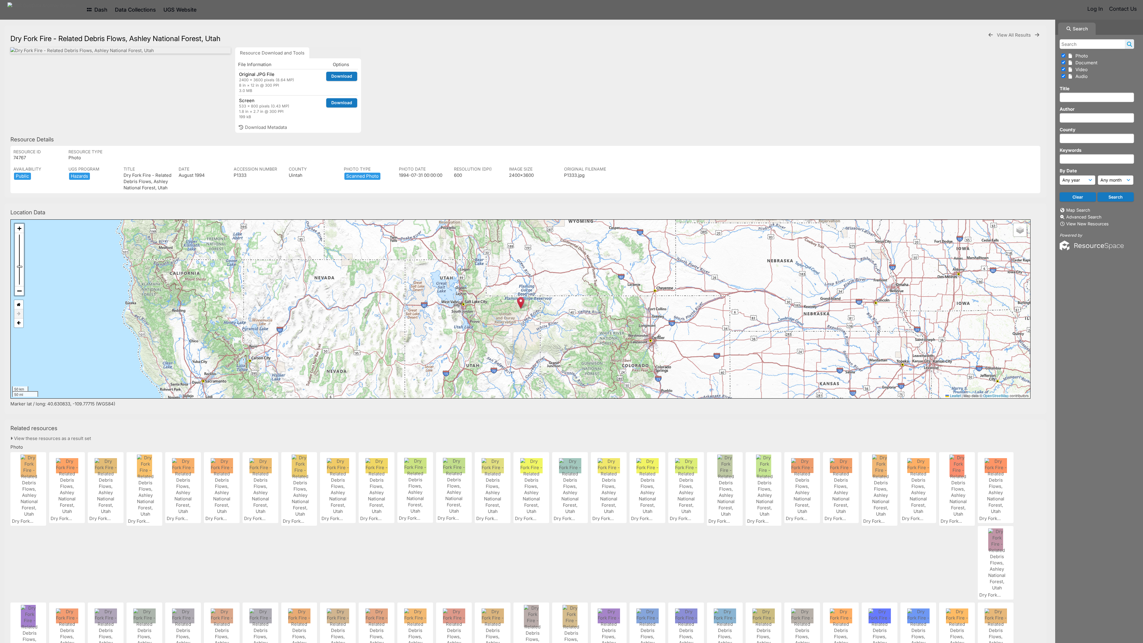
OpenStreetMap (996, 395)
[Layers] (1020, 229)
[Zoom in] (19, 228)
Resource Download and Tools (272, 53)
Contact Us (1123, 9)
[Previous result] (990, 35)
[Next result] (1037, 35)
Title (1064, 88)
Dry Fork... (23, 521)
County (1067, 129)
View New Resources (1087, 223)
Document (1085, 62)
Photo (1080, 56)
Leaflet (955, 395)
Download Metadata (265, 127)
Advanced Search (1083, 216)
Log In (1095, 9)
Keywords (1070, 150)
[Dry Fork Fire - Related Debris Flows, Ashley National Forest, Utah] (120, 50)
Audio (1080, 76)
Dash (100, 10)
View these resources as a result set (52, 438)
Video (1080, 69)
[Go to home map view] (18, 304)
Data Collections (135, 10)
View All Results (1014, 35)
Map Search (1078, 210)
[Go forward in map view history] (18, 314)
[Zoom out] (19, 290)
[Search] (1129, 44)
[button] (520, 303)
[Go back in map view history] (18, 323)
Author (1067, 109)
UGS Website (179, 10)
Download (341, 76)
